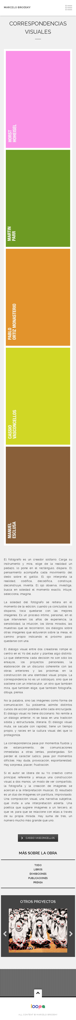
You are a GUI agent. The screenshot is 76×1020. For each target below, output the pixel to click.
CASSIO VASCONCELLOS (40, 838)
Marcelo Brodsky (17, 7)
